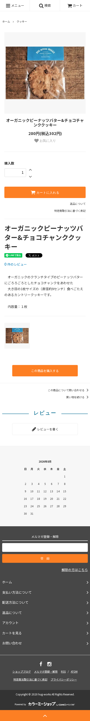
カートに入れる (47, 192)
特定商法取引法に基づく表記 (30, 679)
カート (78, 5)
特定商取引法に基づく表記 (70, 210)
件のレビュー (15, 264)
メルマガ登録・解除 (46, 671)
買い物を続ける (75, 397)
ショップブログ (21, 671)
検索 (47, 5)
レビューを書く (47, 429)
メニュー (17, 5)
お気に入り (47, 140)
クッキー (22, 21)
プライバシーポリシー (64, 679)
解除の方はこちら (75, 569)
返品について (78, 203)
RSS (63, 671)
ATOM (74, 671)
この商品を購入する (45, 370)
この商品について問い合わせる (66, 390)
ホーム (6, 21)
